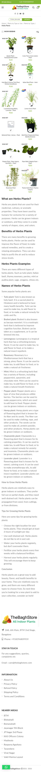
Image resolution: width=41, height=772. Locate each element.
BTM (6, 716)
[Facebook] (15, 13)
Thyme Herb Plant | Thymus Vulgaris (30, 188)
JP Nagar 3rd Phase (13, 732)
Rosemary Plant (11, 188)
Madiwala (8, 740)
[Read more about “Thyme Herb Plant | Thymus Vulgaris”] (30, 183)
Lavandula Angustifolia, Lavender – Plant (11, 109)
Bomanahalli (10, 724)
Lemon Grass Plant (30, 108)
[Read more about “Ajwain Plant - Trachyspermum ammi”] (11, 51)
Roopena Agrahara (12, 745)
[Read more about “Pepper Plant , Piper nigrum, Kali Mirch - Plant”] (11, 157)
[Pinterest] (23, 13)
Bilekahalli (9, 720)
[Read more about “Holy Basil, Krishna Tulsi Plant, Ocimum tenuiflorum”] (11, 77)
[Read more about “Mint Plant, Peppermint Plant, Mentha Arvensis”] (30, 130)
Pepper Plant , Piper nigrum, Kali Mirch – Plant (10, 162)
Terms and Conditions (14, 696)
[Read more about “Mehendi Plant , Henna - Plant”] (11, 130)
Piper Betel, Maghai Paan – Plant (30, 162)
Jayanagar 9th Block (13, 728)
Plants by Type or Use (15, 23)
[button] (30, 51)
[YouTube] (20, 13)
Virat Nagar (9, 753)
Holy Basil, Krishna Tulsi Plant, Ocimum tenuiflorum (11, 83)
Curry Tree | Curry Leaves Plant (30, 57)
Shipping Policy (11, 692)
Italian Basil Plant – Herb (30, 82)
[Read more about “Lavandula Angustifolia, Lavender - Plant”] (11, 104)
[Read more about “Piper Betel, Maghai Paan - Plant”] (30, 157)
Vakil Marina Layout (13, 757)
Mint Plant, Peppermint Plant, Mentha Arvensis (30, 136)
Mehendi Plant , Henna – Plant (11, 135)
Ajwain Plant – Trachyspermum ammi (10, 57)
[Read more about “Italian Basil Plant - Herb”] (30, 77)
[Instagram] (17, 13)
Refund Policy (10, 688)
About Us (8, 680)
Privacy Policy (10, 684)
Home (4, 23)
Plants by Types (29, 23)
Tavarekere (9, 749)
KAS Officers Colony (14, 736)
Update (27, 19)
